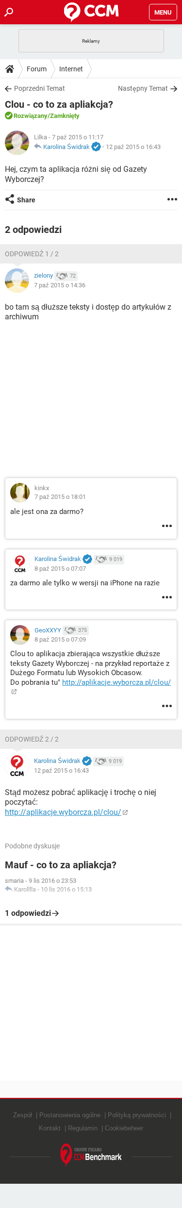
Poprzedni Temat (39, 88)
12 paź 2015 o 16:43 (133, 146)
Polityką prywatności (137, 1115)
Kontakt (50, 1128)
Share (26, 200)
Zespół (22, 1115)
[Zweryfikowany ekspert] (96, 147)
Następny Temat (143, 88)
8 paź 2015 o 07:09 (60, 639)
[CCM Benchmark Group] (91, 1155)
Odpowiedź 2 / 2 (32, 739)
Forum (37, 69)
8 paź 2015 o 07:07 (60, 568)
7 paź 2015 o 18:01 (60, 496)
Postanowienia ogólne (69, 1115)
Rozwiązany (31, 115)
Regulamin (83, 1128)
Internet (71, 69)
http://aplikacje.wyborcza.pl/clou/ (63, 812)
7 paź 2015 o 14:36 (59, 285)
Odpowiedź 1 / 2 (32, 254)
